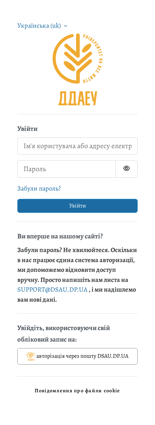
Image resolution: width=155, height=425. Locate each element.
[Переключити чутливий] (126, 169)
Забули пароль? (39, 188)
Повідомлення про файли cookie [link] (77, 390)
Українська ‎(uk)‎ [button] (39, 25)
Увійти (77, 206)
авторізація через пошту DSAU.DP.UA (81, 356)
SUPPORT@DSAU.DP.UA (52, 289)
